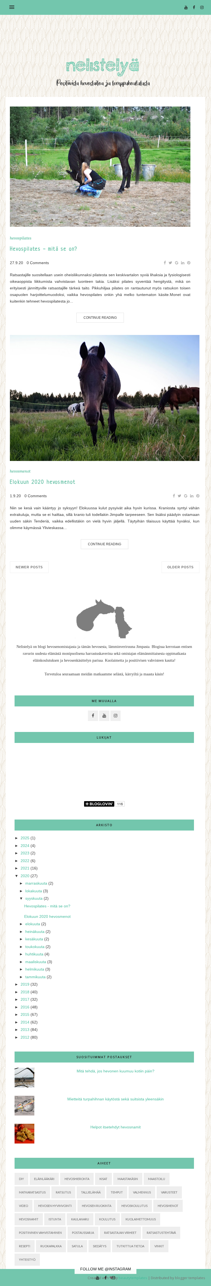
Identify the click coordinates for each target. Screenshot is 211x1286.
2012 (25, 1037)
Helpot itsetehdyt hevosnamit (115, 1127)
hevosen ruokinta (96, 1205)
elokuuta (32, 924)
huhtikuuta (34, 954)
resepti (24, 1246)
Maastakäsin (128, 1179)
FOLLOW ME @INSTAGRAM (105, 1269)
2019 (25, 984)
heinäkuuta (35, 931)
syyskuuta (34, 898)
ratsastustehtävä (161, 1232)
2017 (25, 999)
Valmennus (142, 1192)
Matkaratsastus (32, 1192)
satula (77, 1246)
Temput (117, 1192)
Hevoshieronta (77, 1179)
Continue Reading (100, 318)
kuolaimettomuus (141, 1219)
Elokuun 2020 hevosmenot (43, 482)
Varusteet (169, 1192)
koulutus (107, 1219)
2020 (25, 876)
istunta (55, 1219)
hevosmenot (20, 471)
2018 (25, 992)
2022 (25, 861)
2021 (25, 868)
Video (23, 1205)
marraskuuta (36, 883)
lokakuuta (33, 891)
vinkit (159, 1246)
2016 (25, 1007)
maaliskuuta (35, 962)
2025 (25, 838)
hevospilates (20, 238)
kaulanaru (80, 1219)
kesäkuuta (34, 939)
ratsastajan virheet (120, 1232)
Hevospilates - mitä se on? (43, 249)
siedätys (99, 1246)
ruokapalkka (51, 1246)
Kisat (103, 1179)
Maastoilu (156, 1179)
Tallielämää (91, 1192)
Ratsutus (63, 1192)
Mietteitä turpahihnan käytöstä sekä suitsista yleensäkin (115, 1099)
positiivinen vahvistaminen (40, 1232)
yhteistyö (27, 1259)
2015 (25, 1014)
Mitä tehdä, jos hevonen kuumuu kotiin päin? (115, 1071)
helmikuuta (34, 969)
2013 (25, 1029)
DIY (21, 1179)
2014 (25, 1022)
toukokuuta (35, 946)
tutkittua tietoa (130, 1246)
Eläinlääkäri (44, 1179)
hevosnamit (28, 1219)
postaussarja (83, 1232)
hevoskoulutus (134, 1205)
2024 (25, 845)
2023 (25, 853)
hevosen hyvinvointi (55, 1205)
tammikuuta (35, 977)
